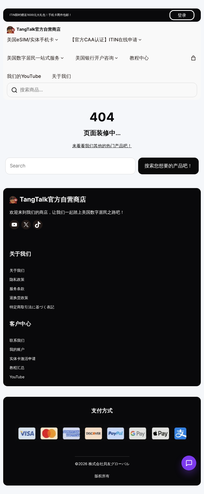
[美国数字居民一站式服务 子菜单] (62, 57)
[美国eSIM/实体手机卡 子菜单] (56, 39)
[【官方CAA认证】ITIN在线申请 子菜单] (140, 39)
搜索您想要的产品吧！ (168, 165)
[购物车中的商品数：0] (193, 58)
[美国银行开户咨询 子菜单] (116, 57)
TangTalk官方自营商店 (38, 29)
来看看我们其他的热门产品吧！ (102, 145)
